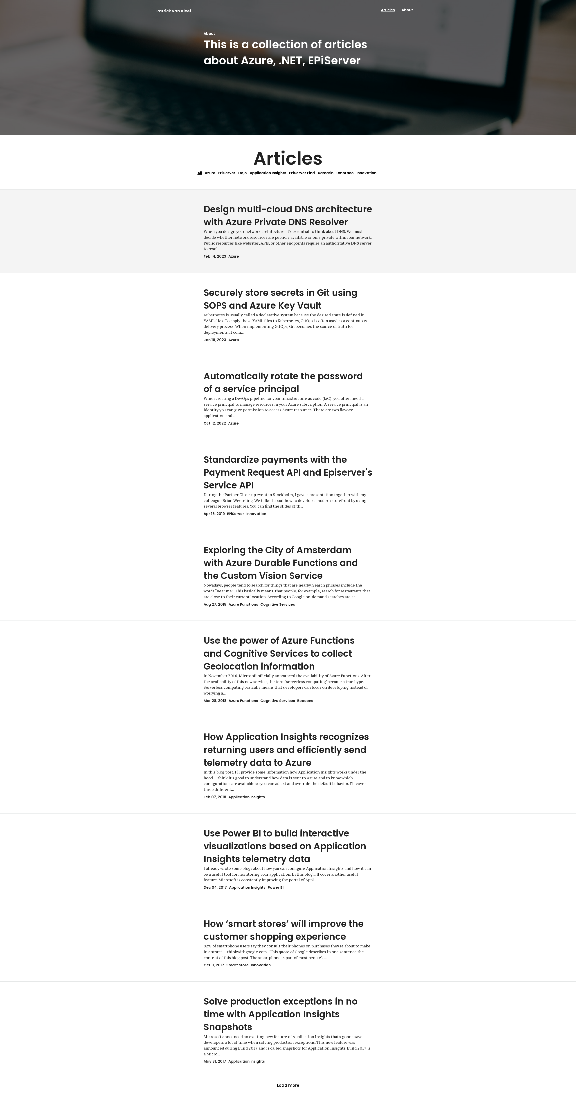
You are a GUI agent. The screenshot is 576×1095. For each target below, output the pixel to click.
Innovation (366, 172)
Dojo (242, 172)
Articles (388, 10)
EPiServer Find (302, 172)
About (407, 10)
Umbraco (345, 172)
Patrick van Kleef (173, 11)
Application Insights (268, 172)
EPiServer (226, 172)
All (200, 172)
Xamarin (325, 172)
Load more (288, 1085)
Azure (210, 172)
